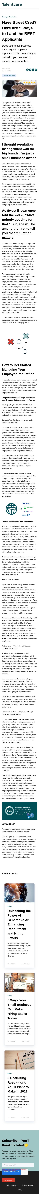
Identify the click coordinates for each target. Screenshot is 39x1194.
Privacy (19, 1189)
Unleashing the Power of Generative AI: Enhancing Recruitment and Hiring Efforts (19, 924)
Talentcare (6, 68)
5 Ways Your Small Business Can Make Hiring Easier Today (19, 1009)
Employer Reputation (9, 75)
